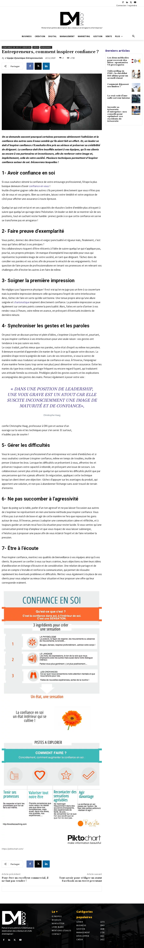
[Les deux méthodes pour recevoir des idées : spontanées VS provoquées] (136, 61)
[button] (133, 36)
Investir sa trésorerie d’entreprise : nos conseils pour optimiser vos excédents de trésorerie (117, 114)
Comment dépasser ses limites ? (118, 85)
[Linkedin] (127, 3)
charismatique (22, 302)
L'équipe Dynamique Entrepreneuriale (24, 57)
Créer (36, 47)
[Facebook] (123, 3)
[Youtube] (135, 3)
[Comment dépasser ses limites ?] (136, 87)
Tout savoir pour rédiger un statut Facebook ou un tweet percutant (80, 879)
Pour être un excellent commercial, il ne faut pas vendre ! (25, 879)
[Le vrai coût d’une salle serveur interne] (136, 99)
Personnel (46, 47)
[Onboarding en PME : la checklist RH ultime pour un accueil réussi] (136, 74)
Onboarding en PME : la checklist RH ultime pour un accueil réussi (117, 74)
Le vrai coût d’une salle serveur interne (118, 96)
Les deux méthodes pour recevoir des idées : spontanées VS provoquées (118, 61)
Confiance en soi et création (16, 47)
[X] (131, 3)
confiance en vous (39, 186)
